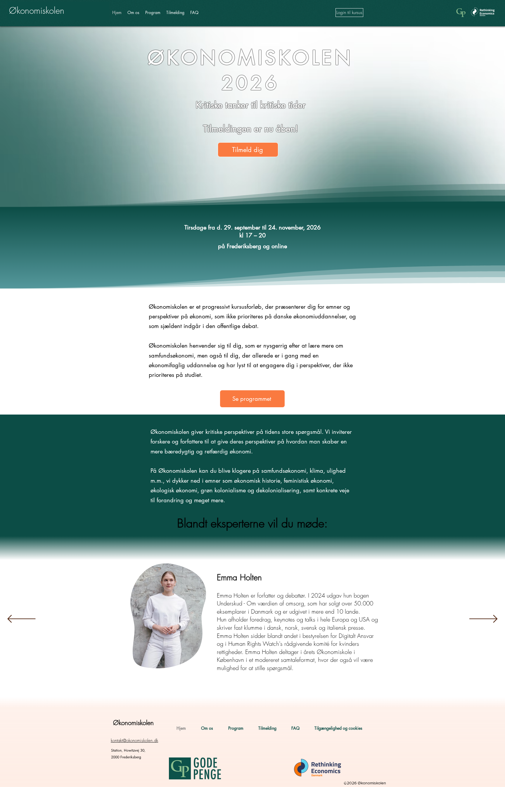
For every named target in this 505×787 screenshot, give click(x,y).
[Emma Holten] (199, 688)
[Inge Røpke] (263, 688)
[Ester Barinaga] (254, 688)
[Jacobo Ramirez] (289, 688)
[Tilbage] (21, 619)
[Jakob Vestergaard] (298, 688)
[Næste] (483, 619)
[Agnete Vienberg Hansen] (245, 688)
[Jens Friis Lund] (271, 688)
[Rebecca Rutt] (236, 688)
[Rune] (280, 688)
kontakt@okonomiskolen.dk (134, 740)
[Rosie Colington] (219, 688)
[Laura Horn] (228, 688)
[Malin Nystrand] (307, 688)
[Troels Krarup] (208, 687)
